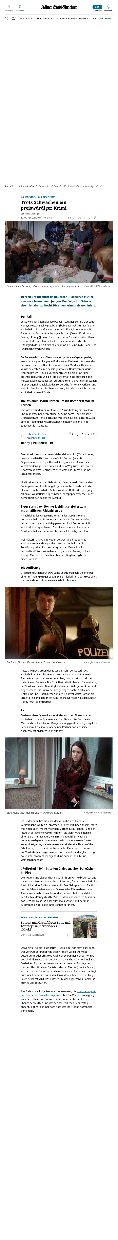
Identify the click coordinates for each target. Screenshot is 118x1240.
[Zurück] (6, 18)
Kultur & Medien (27, 186)
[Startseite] (59, 7)
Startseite (9, 186)
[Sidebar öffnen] (14, 18)
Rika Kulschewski (35, 934)
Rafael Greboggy (32, 213)
